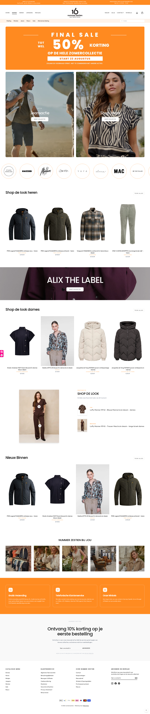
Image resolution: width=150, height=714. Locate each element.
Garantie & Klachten (47, 687)
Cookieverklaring (46, 681)
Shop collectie (75, 289)
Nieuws (78, 687)
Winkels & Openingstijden (83, 681)
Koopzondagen (80, 675)
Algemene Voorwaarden (48, 672)
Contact (120, 13)
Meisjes (38, 13)
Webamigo (86, 705)
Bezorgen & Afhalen (47, 678)
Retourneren (44, 692)
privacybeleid (89, 653)
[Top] (39, 406)
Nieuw (107, 13)
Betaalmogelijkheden (47, 675)
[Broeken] (39, 425)
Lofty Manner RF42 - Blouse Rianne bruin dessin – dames (112, 410)
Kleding (9, 21)
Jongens (29, 13)
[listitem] (20, 171)
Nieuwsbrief (79, 678)
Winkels (129, 13)
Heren (21, 13)
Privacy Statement (46, 690)
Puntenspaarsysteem (82, 684)
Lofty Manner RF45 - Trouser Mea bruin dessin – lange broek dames (117, 426)
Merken (16, 21)
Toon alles (139, 193)
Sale (113, 13)
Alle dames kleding (43, 21)
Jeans (22, 21)
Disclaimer (44, 684)
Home (8, 13)
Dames (14, 13)
